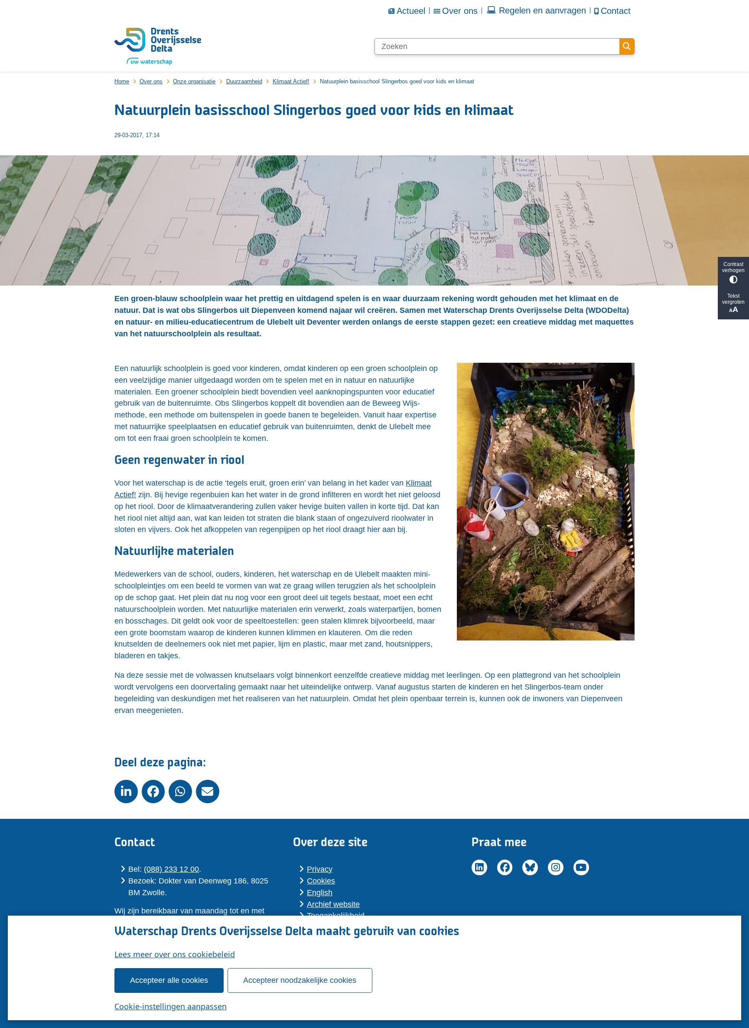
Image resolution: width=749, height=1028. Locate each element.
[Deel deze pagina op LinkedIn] (126, 791)
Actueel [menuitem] (411, 11)
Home (121, 81)
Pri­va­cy (319, 869)
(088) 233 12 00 (171, 869)
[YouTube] (581, 867)
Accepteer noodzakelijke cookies (299, 980)
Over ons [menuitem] (460, 11)
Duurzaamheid (244, 81)
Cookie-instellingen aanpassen (170, 1006)
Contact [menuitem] (616, 11)
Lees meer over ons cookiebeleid (174, 954)
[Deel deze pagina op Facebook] (153, 791)
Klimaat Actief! (291, 81)
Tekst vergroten (733, 299)
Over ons (151, 81)
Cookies (321, 881)
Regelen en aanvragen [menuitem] (542, 10)
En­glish (319, 892)
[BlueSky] (530, 867)
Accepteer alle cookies (169, 980)
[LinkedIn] (479, 867)
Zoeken (626, 46)
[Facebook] (505, 867)
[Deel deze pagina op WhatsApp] (180, 791)
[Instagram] (555, 867)
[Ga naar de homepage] (157, 46)
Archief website (333, 904)
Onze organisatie (194, 81)
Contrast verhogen (733, 267)
